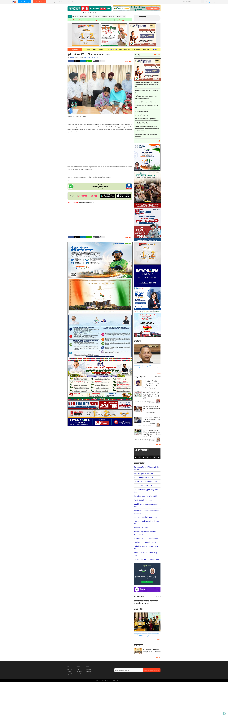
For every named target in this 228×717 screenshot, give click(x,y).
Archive (61, 2)
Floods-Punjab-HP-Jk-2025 (143, 477)
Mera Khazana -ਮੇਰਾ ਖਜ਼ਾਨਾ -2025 (145, 481)
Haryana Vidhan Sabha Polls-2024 (146, 559)
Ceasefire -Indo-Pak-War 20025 (145, 496)
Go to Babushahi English (24, 2)
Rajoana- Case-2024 (141, 528)
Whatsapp (89, 61)
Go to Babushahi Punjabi (39, 2)
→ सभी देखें (157, 141)
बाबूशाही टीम (55, 2)
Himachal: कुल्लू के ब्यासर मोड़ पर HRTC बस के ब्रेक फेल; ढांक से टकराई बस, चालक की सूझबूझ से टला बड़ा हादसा (147, 85)
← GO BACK (128, 61)
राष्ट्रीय (90, 16)
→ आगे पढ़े (157, 373)
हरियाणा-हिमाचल (83, 16)
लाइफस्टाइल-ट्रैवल (99, 20)
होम (69, 16)
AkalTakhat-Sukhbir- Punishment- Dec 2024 (146, 512)
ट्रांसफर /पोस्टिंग (121, 16)
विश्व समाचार (97, 16)
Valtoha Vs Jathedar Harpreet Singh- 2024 (145, 533)
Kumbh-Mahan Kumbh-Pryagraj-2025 (146, 505)
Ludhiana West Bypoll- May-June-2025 (146, 490)
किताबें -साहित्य (109, 20)
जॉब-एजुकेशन (88, 20)
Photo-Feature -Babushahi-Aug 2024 (145, 554)
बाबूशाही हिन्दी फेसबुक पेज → (81, 202)
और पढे (147, 582)
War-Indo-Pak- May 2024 (143, 500)
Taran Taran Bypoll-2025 (143, 485)
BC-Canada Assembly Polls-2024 (146, 538)
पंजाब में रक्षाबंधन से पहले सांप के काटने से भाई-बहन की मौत (106, 50)
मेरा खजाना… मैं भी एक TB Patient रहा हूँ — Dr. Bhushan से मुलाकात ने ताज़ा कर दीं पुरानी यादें (145, 577)
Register (215, 2)
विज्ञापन (65, 2)
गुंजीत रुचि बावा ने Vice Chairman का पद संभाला (89, 54)
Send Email (96, 61)
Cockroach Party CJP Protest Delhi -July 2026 (147, 468)
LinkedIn (83, 61)
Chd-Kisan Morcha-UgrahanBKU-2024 (146, 547)
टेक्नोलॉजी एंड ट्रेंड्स (120, 20)
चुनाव (78, 669)
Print (102, 61)
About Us (49, 2)
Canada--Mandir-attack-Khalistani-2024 (147, 522)
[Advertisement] (100, 147)
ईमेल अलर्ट (71, 20)
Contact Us (70, 2)
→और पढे (158, 639)
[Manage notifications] (224, 713)
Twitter (77, 61)
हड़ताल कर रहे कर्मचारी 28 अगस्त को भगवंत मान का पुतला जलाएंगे (146, 136)
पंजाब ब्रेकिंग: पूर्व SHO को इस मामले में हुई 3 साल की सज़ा (146, 107)
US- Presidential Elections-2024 (145, 517)
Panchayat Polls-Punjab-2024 (145, 542)
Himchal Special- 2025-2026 (144, 473)
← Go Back (128, 237)
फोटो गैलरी (105, 16)
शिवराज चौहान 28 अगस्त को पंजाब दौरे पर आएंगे (145, 102)
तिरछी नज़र (80, 20)
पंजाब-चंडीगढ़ (75, 16)
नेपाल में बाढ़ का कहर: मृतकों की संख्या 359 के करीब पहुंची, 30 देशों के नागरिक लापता (156, 50)
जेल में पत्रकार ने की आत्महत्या (141, 111)
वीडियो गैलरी (112, 16)
